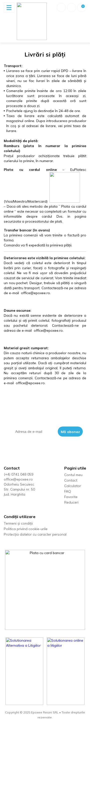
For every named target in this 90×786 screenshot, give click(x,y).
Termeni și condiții (18, 523)
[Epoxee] (32, 21)
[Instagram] (16, 505)
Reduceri (71, 502)
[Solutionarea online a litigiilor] (66, 671)
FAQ (67, 491)
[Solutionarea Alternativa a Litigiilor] (25, 671)
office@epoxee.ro (18, 479)
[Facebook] (6, 505)
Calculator (72, 486)
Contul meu (73, 475)
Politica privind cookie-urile (26, 529)
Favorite (71, 497)
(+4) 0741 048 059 (18, 474)
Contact (70, 480)
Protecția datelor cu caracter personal (35, 534)
